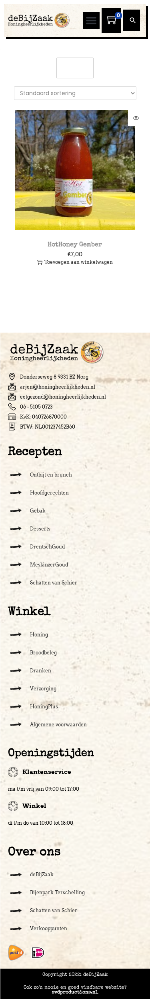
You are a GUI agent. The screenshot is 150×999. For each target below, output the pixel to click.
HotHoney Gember (75, 245)
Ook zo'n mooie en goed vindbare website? (75, 990)
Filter (79, 68)
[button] (91, 20)
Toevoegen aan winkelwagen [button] (78, 262)
